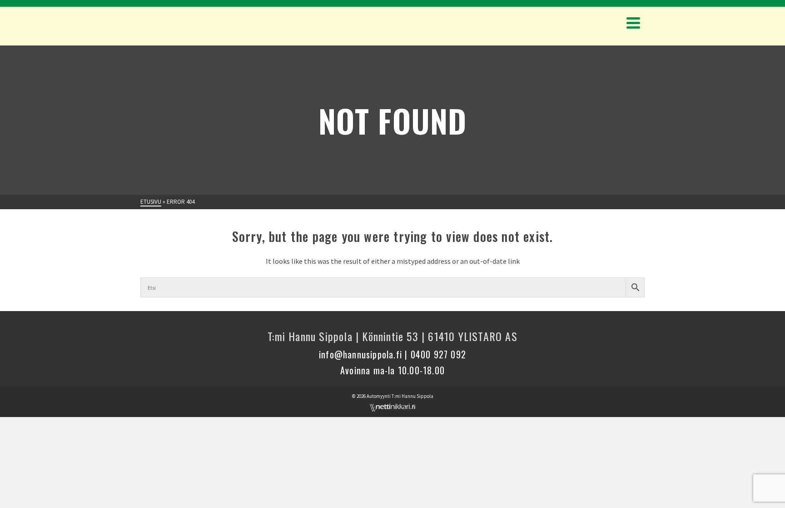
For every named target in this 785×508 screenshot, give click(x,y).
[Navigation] (633, 22)
